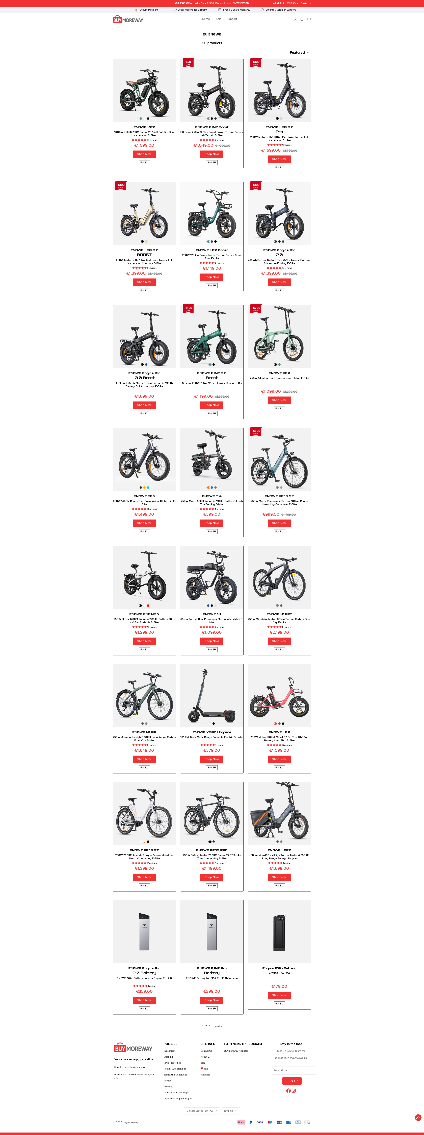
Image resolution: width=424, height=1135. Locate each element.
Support (232, 19)
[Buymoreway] (128, 19)
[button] (139, 140)
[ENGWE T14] (212, 459)
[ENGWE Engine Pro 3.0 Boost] (144, 336)
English (304, 3)
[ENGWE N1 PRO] (279, 577)
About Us (206, 1056)
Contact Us (206, 1050)
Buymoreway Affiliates (236, 1050)
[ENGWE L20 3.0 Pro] (279, 90)
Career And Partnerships (176, 1092)
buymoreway (131, 1122)
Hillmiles (205, 1074)
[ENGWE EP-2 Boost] (212, 90)
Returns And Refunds (175, 1068)
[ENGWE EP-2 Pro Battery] (212, 931)
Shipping (168, 1056)
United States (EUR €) (284, 3)
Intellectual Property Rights (178, 1098)
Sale (218, 19)
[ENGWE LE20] (279, 813)
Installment (169, 1050)
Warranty (168, 1086)
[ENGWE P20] (279, 336)
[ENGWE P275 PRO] (212, 813)
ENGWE (206, 19)
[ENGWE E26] (144, 459)
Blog (203, 1062)
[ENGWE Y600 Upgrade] (212, 695)
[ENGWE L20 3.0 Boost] (144, 213)
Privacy (167, 1080)
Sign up (292, 1081)
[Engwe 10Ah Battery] (279, 931)
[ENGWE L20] (279, 695)
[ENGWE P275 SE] (279, 459)
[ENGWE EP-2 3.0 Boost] (212, 336)
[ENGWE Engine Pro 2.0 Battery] (144, 931)
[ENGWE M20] (144, 90)
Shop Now (144, 154)
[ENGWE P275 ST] (144, 813)
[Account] (295, 19)
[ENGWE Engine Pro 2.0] (279, 213)
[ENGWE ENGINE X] (144, 577)
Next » (218, 1026)
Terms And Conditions (175, 1074)
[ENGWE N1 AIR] (144, 695)
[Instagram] (294, 1090)
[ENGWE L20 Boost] (212, 213)
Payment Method (172, 1062)
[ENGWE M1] (212, 577)
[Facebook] (288, 1090)
